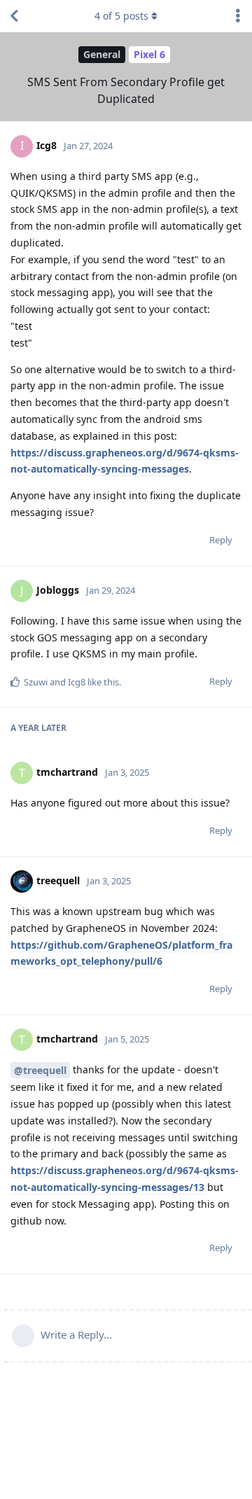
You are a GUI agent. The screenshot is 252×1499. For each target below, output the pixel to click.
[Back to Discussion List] (14, 16)
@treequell (40, 1070)
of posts (121, 15)
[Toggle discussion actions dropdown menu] (238, 16)
